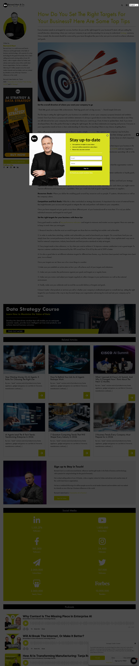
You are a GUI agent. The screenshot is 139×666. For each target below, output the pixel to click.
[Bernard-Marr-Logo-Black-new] (14, 4)
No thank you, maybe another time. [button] (81, 173)
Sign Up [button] (86, 168)
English (132, 5)
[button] (107, 135)
